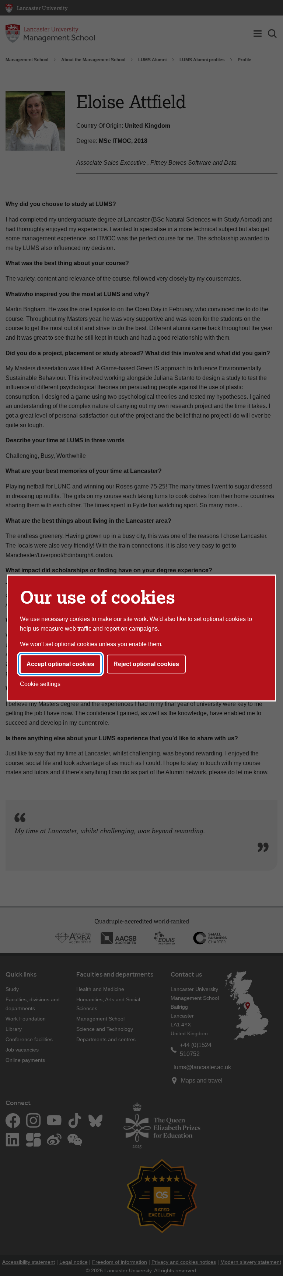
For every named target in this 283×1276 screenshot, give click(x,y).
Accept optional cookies (60, 664)
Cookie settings (40, 684)
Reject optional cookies (146, 664)
